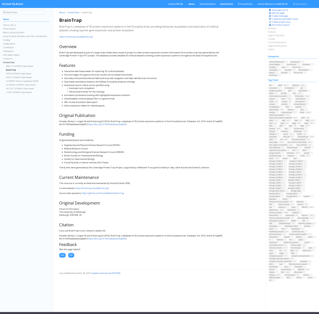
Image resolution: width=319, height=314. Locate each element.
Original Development (277, 45)
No (71, 255)
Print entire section (280, 25)
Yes (62, 255)
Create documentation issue (284, 19)
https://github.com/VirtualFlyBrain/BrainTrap (103, 193)
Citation (271, 49)
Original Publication (276, 35)
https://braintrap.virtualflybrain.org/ (76, 36)
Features (272, 32)
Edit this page (277, 13)
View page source (279, 10)
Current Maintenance (277, 42)
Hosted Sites (73, 12)
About (62, 12)
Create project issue (280, 22)
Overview (272, 28)
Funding (271, 38)
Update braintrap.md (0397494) (105, 273)
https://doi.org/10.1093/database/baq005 (107, 124)
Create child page (279, 16)
